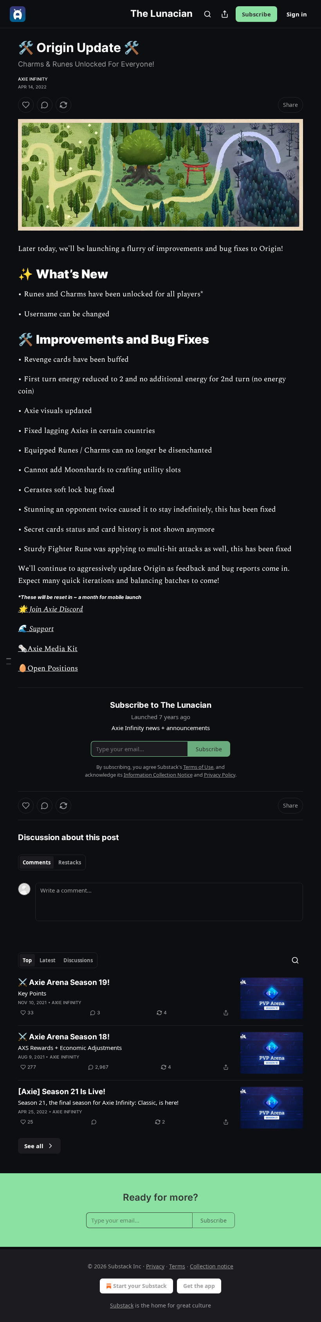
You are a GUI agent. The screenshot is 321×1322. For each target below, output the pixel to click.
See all (33, 1146)
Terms (177, 1266)
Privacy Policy (219, 774)
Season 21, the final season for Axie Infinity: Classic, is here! (98, 1102)
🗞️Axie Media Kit (48, 649)
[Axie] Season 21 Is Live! (61, 1091)
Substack (121, 1305)
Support (40, 629)
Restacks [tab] (69, 862)
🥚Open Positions (48, 668)
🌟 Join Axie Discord (50, 609)
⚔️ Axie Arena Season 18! (64, 1036)
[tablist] (52, 862)
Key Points (32, 993)
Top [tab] (27, 960)
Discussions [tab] (78, 960)
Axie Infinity (33, 79)
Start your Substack (140, 1286)
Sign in (297, 14)
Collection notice (211, 1266)
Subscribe (256, 14)
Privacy (155, 1266)
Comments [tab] (36, 862)
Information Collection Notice (158, 774)
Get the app (199, 1286)
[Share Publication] (225, 14)
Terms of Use (198, 766)
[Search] (207, 14)
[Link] (7, 274)
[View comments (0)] (44, 105)
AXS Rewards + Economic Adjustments (70, 1047)
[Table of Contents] (8, 661)
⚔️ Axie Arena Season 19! (64, 982)
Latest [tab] (48, 960)
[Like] (26, 105)
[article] (160, 998)
